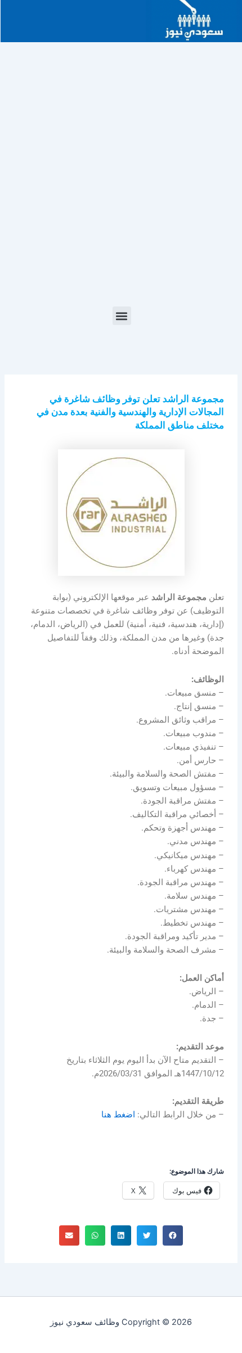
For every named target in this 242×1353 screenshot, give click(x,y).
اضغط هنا (118, 1115)
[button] (122, 315)
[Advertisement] (121, 180)
